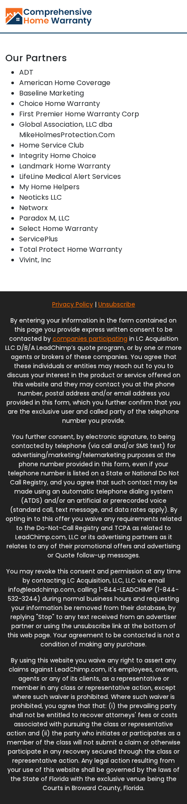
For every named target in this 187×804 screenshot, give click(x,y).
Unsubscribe (116, 304)
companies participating (90, 338)
